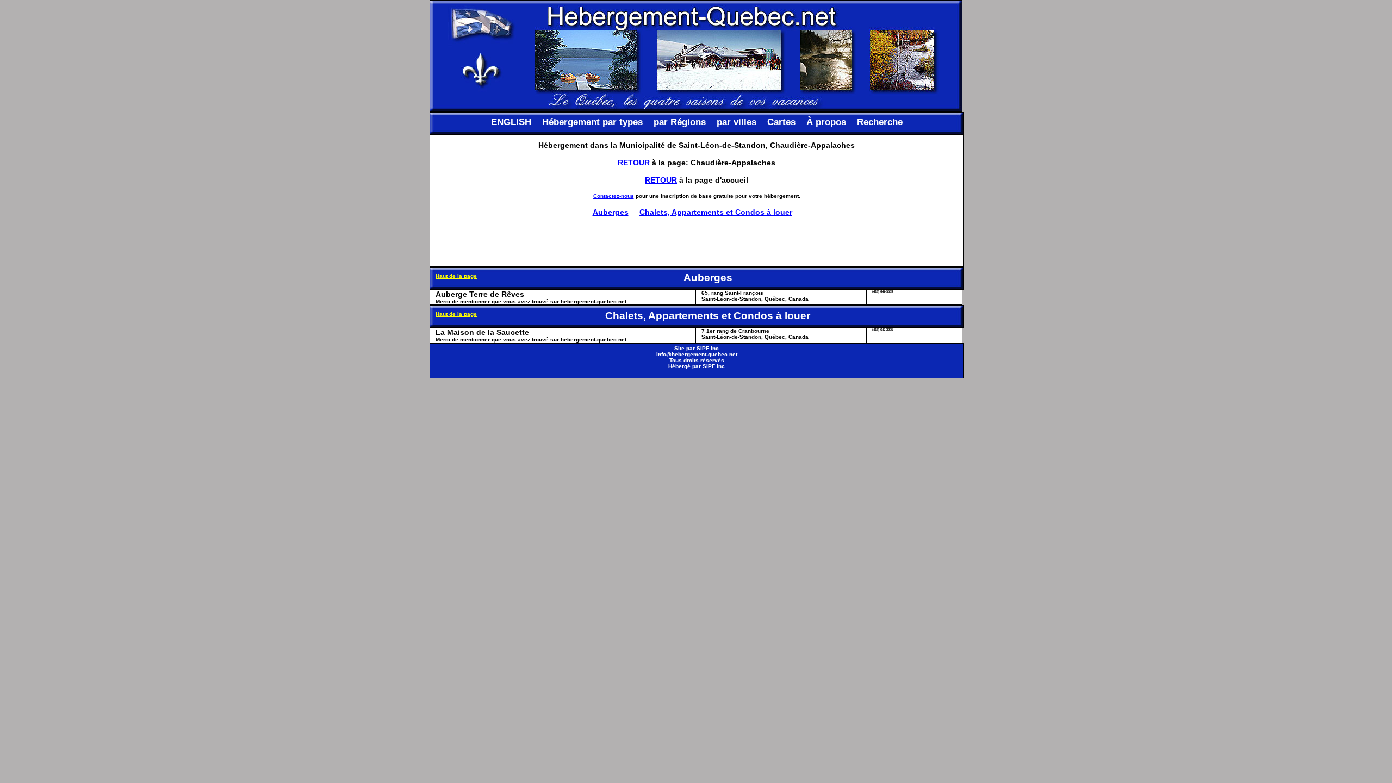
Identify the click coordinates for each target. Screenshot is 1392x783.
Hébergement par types (592, 122)
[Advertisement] (696, 241)
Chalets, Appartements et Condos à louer (715, 212)
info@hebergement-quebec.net (696, 354)
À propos (826, 122)
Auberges (611, 212)
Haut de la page (456, 276)
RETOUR (634, 162)
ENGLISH (511, 122)
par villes (736, 122)
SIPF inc (708, 348)
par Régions (680, 122)
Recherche (880, 122)
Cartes (781, 122)
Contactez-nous (613, 196)
